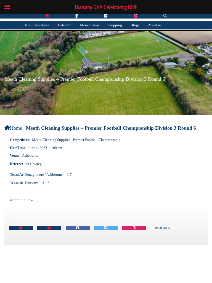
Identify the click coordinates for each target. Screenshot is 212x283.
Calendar (64, 25)
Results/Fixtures (37, 25)
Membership (89, 25)
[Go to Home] (47, 16)
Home (16, 128)
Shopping (114, 25)
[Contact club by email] (49, 228)
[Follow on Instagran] (134, 228)
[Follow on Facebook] (76, 16)
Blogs (135, 25)
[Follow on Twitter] (105, 16)
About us (154, 25)
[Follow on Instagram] (135, 16)
